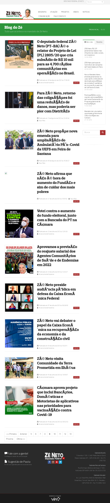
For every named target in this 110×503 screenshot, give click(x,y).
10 (55, 434)
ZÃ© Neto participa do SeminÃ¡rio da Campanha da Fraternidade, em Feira (93, 65)
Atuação (53, 12)
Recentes (99, 42)
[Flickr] (60, 462)
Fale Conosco (60, 16)
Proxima (9, 439)
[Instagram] (53, 462)
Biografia (42, 12)
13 (70, 434)
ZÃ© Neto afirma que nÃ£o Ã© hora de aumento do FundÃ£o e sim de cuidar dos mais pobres (56, 183)
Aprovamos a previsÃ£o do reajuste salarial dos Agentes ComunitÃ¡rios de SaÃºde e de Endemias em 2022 (58, 256)
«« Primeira (11, 434)
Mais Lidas (89, 42)
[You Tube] (56, 462)
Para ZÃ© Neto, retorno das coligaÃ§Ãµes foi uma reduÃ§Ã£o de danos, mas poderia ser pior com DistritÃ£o (56, 102)
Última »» (21, 439)
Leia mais (76, 82)
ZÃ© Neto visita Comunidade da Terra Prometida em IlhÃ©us (56, 363)
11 (60, 434)
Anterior (23, 434)
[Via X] (55, 498)
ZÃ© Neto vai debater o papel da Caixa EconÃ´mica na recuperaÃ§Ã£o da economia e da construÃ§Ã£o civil (58, 330)
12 (65, 434)
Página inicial (94, 29)
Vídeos (76, 12)
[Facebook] (49, 462)
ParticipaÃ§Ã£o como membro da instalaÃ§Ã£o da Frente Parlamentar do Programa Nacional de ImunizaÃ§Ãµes (93, 99)
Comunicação (44, 16)
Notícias (86, 12)
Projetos (65, 12)
